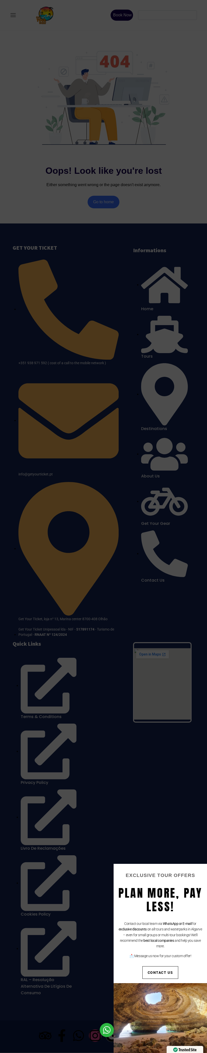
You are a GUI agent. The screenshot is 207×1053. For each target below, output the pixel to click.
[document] (103, 526)
